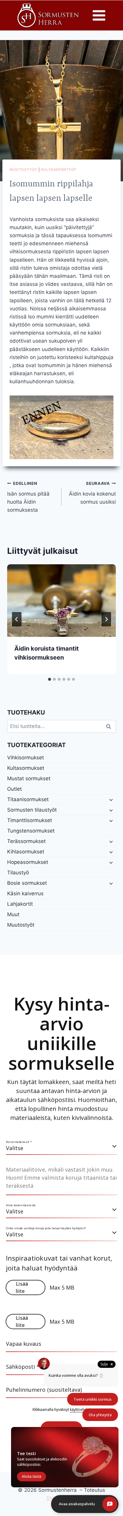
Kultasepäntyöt (59, 169)
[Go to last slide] (16, 619)
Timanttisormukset (29, 820)
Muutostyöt (23, 169)
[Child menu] (110, 799)
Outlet (14, 789)
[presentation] (61, 600)
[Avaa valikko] (99, 15)
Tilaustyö (18, 873)
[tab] (49, 679)
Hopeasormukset (27, 862)
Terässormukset (26, 841)
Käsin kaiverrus (25, 893)
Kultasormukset (25, 768)
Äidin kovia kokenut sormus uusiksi (92, 493)
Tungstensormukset (31, 831)
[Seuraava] (106, 619)
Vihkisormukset (25, 758)
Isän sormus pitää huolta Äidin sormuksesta (28, 497)
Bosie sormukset (27, 883)
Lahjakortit (20, 904)
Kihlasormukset (25, 852)
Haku (110, 726)
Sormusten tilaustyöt (32, 810)
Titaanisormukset (28, 799)
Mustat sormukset (28, 778)
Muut (13, 914)
